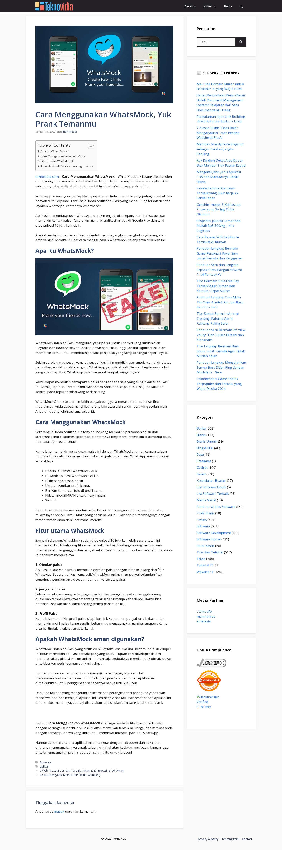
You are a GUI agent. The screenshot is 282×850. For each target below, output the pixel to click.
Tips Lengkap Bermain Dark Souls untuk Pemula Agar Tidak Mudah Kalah (221, 351)
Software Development (214, 532)
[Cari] (240, 42)
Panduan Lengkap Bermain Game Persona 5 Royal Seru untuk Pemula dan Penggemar (220, 253)
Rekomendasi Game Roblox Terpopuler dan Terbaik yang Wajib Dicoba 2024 (219, 383)
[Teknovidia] (54, 6)
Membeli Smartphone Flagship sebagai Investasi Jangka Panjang (220, 149)
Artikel (207, 6)
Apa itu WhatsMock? (54, 151)
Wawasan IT (206, 572)
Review (202, 519)
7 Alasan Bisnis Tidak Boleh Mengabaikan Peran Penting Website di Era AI (218, 133)
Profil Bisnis (205, 513)
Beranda (190, 6)
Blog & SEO (205, 448)
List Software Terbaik (213, 493)
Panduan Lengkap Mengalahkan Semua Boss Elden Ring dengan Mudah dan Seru (221, 367)
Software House (209, 539)
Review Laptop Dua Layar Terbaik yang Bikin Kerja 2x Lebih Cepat (217, 193)
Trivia (201, 559)
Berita (228, 6)
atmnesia (204, 621)
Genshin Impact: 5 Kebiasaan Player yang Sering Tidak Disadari (219, 209)
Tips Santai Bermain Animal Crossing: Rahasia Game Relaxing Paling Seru (218, 318)
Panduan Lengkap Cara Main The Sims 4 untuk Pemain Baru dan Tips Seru (220, 302)
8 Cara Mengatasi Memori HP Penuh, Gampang (70, 775)
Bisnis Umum (207, 441)
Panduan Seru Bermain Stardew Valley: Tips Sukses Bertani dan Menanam (221, 335)
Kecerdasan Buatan (211, 480)
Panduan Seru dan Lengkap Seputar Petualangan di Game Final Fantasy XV (219, 269)
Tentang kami (230, 839)
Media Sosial (206, 500)
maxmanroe (206, 616)
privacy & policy (208, 839)
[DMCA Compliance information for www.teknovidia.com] (211, 666)
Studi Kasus (205, 545)
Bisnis (201, 435)
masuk (59, 811)
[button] (241, 6)
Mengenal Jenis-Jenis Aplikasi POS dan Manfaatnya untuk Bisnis (219, 177)
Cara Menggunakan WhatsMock (62, 156)
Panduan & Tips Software (216, 506)
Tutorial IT (205, 565)
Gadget (202, 467)
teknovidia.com (47, 176)
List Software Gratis (211, 487)
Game (201, 474)
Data (200, 454)
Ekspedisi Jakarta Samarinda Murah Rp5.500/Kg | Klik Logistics (219, 226)
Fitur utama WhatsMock (57, 161)
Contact (247, 839)
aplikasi (44, 766)
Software (46, 762)
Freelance (204, 461)
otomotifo (204, 611)
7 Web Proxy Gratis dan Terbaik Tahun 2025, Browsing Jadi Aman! (82, 770)
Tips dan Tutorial (210, 552)
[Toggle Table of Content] (89, 145)
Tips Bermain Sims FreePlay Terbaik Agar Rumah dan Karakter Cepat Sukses (218, 286)
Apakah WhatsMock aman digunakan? (66, 166)
